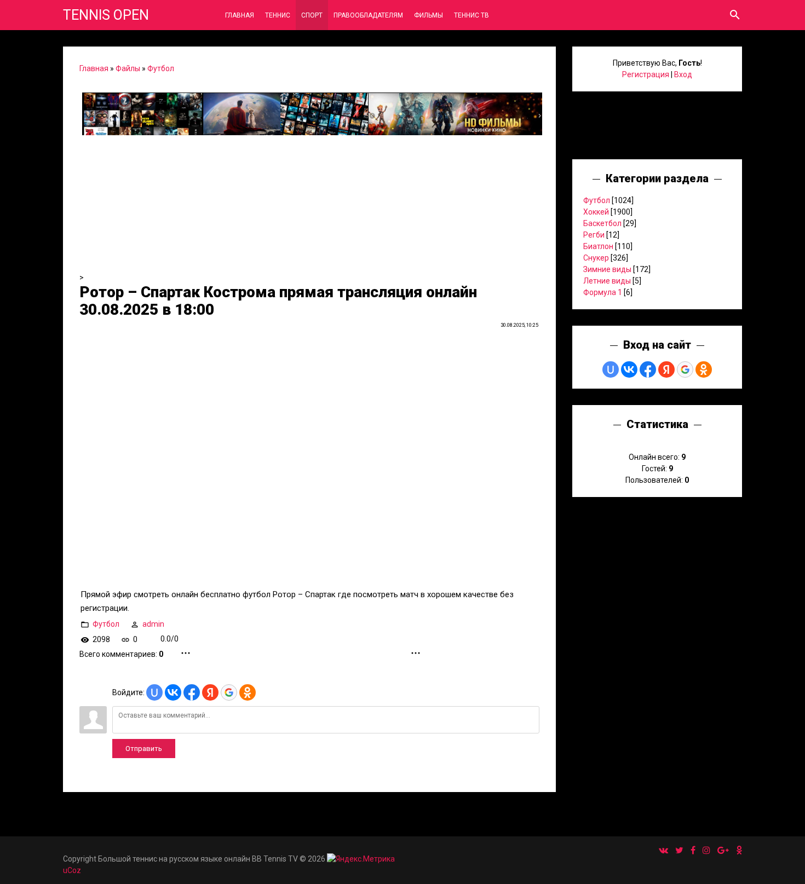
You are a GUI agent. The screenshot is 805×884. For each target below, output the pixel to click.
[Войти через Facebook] (191, 692)
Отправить (143, 748)
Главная (93, 68)
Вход (683, 74)
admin (153, 623)
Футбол (160, 68)
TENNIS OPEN (106, 15)
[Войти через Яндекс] (210, 692)
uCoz (72, 870)
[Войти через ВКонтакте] (173, 692)
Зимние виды (607, 269)
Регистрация (645, 74)
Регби (594, 234)
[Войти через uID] (154, 692)
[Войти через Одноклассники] (247, 692)
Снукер (596, 257)
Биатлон (598, 246)
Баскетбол (602, 223)
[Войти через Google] (229, 692)
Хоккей (596, 211)
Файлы (128, 68)
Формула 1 (602, 292)
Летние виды (607, 280)
